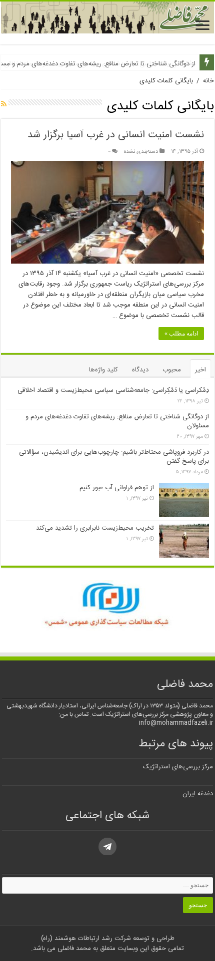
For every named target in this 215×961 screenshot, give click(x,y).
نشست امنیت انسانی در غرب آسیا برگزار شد (116, 135)
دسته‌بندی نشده (141, 151)
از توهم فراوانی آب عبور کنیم (117, 487)
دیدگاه (140, 369)
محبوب (171, 369)
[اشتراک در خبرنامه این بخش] (3, 105)
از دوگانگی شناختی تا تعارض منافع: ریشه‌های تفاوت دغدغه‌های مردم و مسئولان (117, 421)
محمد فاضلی (73, 948)
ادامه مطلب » (181, 333)
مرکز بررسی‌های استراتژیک (178, 766)
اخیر (200, 369)
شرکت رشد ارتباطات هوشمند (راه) (86, 938)
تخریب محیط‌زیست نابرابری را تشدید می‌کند (95, 528)
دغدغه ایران (197, 793)
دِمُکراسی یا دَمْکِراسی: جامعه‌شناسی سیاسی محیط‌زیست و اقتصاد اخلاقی (113, 390)
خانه (208, 80)
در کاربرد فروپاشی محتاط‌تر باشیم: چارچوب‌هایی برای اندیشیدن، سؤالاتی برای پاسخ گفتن (114, 457)
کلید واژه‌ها (103, 369)
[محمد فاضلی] (107, 17)
